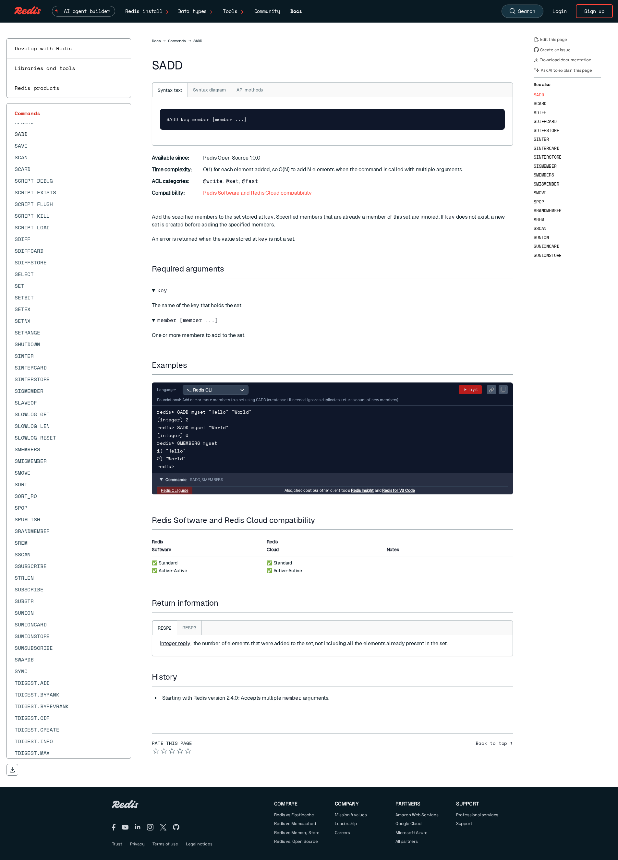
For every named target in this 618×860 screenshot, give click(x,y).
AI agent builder (87, 11)
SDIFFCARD (545, 121)
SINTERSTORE (548, 157)
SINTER (541, 139)
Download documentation (565, 60)
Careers (342, 832)
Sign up (594, 11)
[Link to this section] (230, 268)
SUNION (541, 238)
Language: (166, 390)
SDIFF (540, 113)
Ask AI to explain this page (566, 70)
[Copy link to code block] (491, 389)
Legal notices (199, 844)
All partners (406, 841)
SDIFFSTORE (546, 130)
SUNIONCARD (546, 246)
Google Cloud (408, 823)
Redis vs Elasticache (294, 815)
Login (559, 11)
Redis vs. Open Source (296, 841)
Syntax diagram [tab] (209, 89)
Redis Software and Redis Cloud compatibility (257, 193)
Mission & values (351, 815)
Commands (27, 113)
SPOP (539, 202)
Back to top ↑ (494, 743)
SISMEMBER (545, 166)
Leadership (346, 823)
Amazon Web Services (417, 815)
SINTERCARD (546, 148)
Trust (117, 844)
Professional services (477, 815)
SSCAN (540, 228)
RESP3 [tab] (189, 627)
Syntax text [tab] (170, 90)
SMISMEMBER (546, 184)
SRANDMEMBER (548, 211)
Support (464, 823)
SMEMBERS (544, 175)
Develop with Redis (43, 48)
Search (526, 11)
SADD (539, 95)
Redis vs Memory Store (297, 832)
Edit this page (553, 39)
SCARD (540, 104)
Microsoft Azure (411, 832)
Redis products (37, 88)
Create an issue (555, 50)
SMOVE (540, 193)
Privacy (137, 844)
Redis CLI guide (174, 490)
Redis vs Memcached (295, 823)
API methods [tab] (249, 89)
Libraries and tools (45, 68)
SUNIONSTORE (548, 255)
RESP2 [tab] (165, 628)
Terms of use (165, 844)
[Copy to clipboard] (503, 389)
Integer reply (175, 643)
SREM (539, 220)
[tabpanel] (332, 121)
